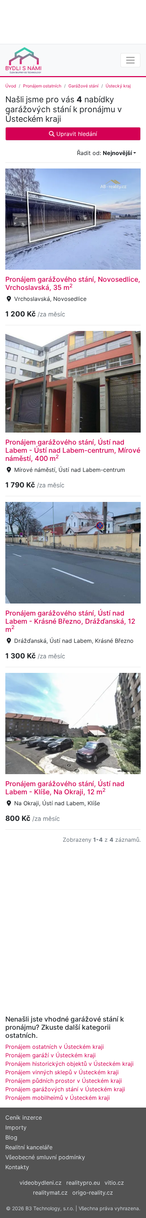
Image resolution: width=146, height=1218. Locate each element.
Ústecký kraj (118, 85)
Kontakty (17, 1167)
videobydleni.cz (40, 1182)
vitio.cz (114, 1182)
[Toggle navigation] (130, 60)
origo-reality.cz (92, 1192)
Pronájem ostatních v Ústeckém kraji (54, 1046)
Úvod (10, 85)
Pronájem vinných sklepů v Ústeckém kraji (62, 1072)
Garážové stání (83, 85)
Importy (16, 1127)
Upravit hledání (76, 133)
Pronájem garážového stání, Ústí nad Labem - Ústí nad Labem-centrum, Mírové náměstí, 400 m (72, 450)
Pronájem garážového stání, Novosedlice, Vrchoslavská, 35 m (72, 283)
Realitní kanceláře (28, 1147)
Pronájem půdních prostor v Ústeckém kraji (63, 1080)
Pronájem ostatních (42, 85)
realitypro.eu (83, 1182)
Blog (11, 1137)
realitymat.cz (50, 1192)
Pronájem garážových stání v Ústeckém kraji (65, 1089)
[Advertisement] (73, 21)
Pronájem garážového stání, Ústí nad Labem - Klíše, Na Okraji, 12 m (64, 787)
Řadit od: (104, 152)
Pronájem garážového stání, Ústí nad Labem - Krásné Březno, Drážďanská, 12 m (70, 621)
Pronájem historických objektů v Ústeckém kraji (69, 1063)
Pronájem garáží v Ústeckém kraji (50, 1055)
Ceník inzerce (23, 1117)
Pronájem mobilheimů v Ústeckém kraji (57, 1097)
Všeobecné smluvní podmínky (45, 1157)
